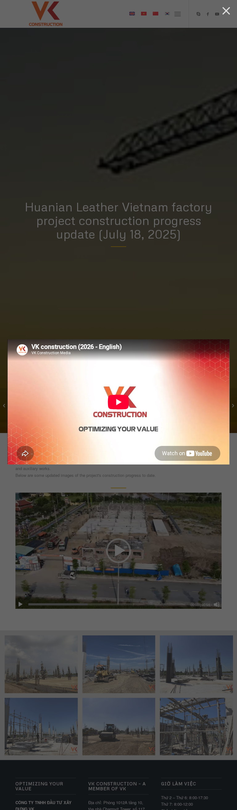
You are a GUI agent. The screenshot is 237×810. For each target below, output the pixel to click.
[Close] (226, 11)
